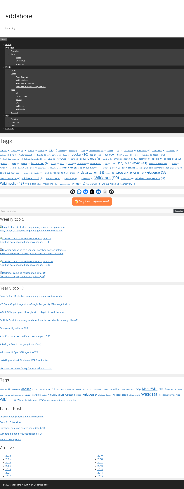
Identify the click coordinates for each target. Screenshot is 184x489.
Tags (13, 54)
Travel (47, 173)
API (53, 150)
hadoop (55, 164)
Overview (15, 51)
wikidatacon (127, 179)
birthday (62, 151)
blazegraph (74, 151)
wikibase (156, 172)
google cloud (172, 158)
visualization (92, 172)
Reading (14, 119)
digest (66, 155)
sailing (143, 168)
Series (13, 74)
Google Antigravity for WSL (14, 328)
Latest (13, 70)
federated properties (33, 159)
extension (146, 155)
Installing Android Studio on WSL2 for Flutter (24, 360)
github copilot (122, 159)
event (115, 154)
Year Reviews (22, 77)
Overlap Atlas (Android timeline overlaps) (22, 416)
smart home (176, 168)
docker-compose (99, 155)
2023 (8, 466)
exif (136, 155)
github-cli (107, 159)
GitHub (94, 158)
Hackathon (40, 163)
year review (128, 183)
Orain (33, 168)
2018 (100, 459)
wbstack (20, 64)
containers (172, 150)
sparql (5, 172)
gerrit (75, 159)
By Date (14, 112)
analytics (32, 151)
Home (8, 44)
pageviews (43, 168)
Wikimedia (20, 109)
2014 (100, 472)
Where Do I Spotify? (10, 439)
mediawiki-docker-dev (159, 164)
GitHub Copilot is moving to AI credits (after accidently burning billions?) (39, 320)
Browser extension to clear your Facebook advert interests (31, 253)
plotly (78, 168)
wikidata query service (150, 178)
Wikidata (106, 177)
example (127, 155)
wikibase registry (72, 179)
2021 (8, 472)
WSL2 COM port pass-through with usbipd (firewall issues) (32, 312)
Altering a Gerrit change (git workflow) (20, 344)
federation (49, 159)
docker (80, 154)
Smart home (21, 96)
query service (130, 168)
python (107, 168)
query (116, 168)
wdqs (138, 172)
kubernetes (97, 163)
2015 (100, 469)
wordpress (93, 184)
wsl (17, 103)
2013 (100, 476)
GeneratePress (41, 484)
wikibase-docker (10, 178)
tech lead (16, 173)
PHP (67, 167)
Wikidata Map (22, 80)
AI (17, 93)
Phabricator (55, 168)
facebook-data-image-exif (11, 159)
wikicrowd (20, 61)
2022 (8, 469)
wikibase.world (54, 178)
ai (24, 150)
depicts (41, 155)
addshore (18, 16)
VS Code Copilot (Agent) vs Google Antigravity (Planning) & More (35, 304)
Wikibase (20, 106)
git (83, 159)
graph (16, 164)
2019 (100, 455)
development (54, 155)
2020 (8, 476)
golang (19, 99)
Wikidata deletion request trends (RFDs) (21, 433)
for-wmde (63, 159)
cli (119, 150)
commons (143, 150)
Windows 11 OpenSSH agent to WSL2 (20, 352)
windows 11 (65, 184)
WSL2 (114, 184)
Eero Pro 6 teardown (11, 422)
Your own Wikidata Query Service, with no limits (26, 368)
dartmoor (4, 155)
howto (63, 164)
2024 (8, 462)
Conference (158, 150)
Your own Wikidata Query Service (31, 86)
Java (72, 163)
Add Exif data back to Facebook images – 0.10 (25, 265)
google (157, 158)
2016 (100, 466)
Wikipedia (33, 183)
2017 (100, 462)
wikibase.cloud (33, 178)
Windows (50, 183)
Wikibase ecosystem (25, 83)
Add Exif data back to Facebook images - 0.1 (24, 242)
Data (13, 155)
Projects (9, 47)
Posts (8, 67)
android (43, 150)
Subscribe (179, 211)
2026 (8, 455)
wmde (78, 183)
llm (107, 164)
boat (84, 151)
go (134, 159)
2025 (8, 459)
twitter (74, 173)
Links (13, 125)
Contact (9, 128)
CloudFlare (130, 150)
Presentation (92, 167)
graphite (25, 164)
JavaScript (83, 164)
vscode (110, 173)
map (117, 163)
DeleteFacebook (26, 155)
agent (15, 150)
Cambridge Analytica (97, 151)
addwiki (5, 150)
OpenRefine (23, 168)
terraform (28, 173)
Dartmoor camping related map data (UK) (22, 276)
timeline (38, 173)
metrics (175, 164)
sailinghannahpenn (159, 168)
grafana (5, 163)
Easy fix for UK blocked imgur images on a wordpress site (31, 230)
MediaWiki (136, 163)
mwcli (18, 57)
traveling (61, 172)
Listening (15, 122)
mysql (13, 168)
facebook (159, 155)
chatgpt (111, 151)
